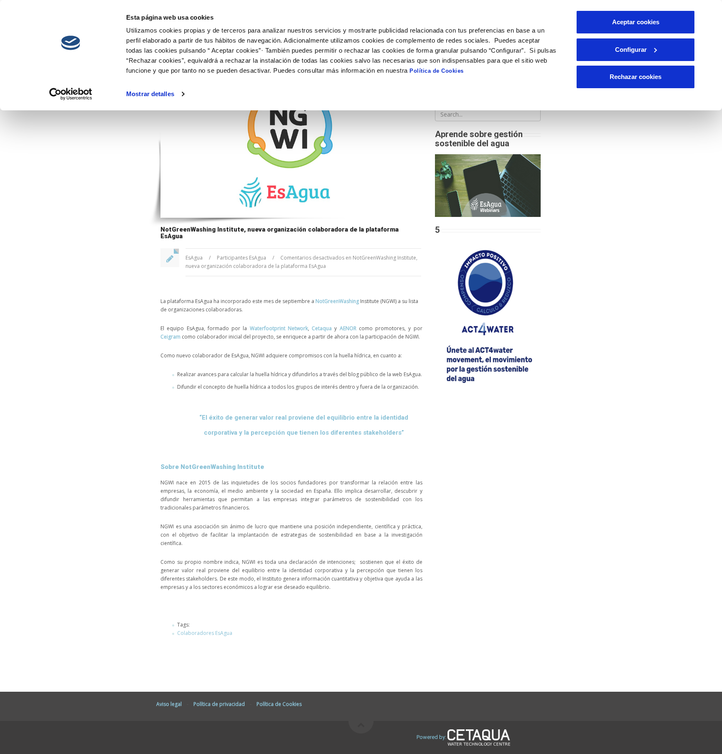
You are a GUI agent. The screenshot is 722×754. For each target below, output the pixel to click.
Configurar (631, 49)
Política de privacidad (219, 704)
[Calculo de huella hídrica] (488, 314)
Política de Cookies (436, 71)
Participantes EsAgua (241, 257)
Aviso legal (169, 704)
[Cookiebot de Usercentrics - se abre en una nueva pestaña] (70, 94)
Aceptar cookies (635, 21)
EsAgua (194, 257)
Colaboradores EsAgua (204, 633)
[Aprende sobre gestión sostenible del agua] (488, 184)
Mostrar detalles (150, 93)
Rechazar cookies (635, 76)
